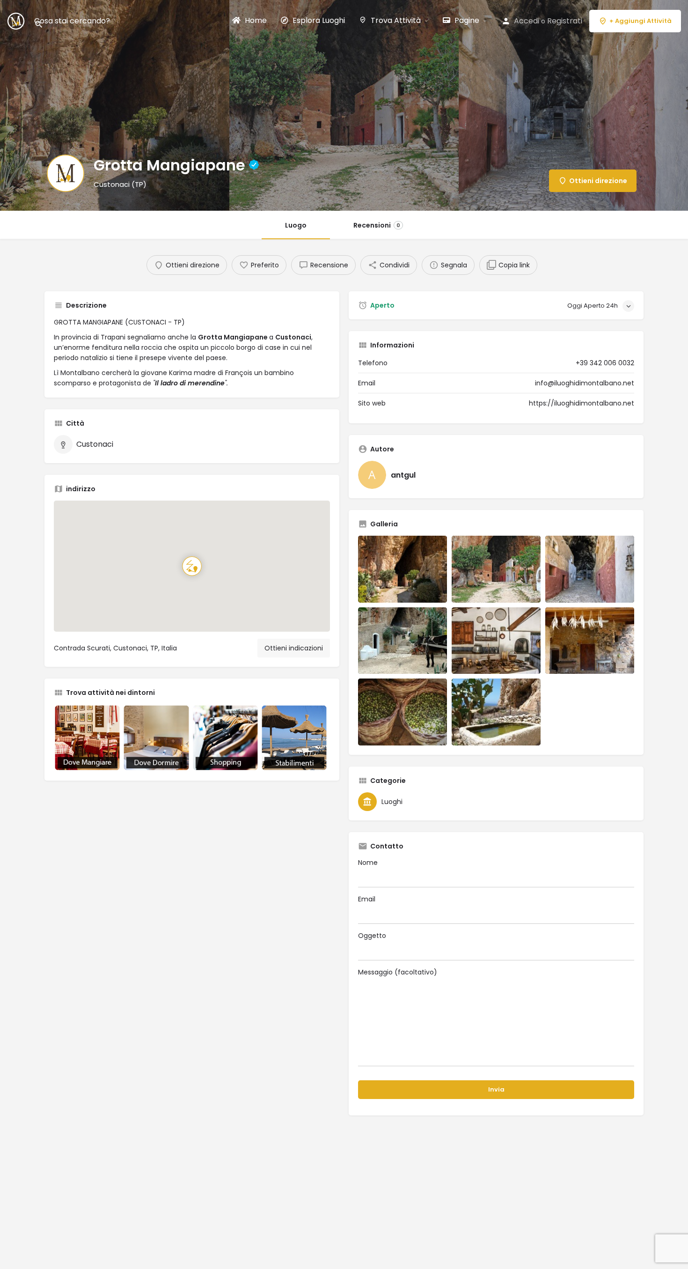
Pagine (466, 20)
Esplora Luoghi (318, 20)
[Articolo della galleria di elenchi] (402, 569)
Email (366, 899)
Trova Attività (395, 20)
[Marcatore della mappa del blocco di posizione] (192, 566)
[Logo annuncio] (65, 173)
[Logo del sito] (17, 20)
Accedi (526, 20)
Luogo (296, 225)
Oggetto (372, 935)
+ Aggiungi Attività (640, 20)
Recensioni (376, 225)
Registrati (564, 20)
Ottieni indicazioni (293, 648)
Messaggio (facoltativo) (397, 972)
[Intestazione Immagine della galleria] (114, 105)
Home (255, 20)
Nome (368, 862)
